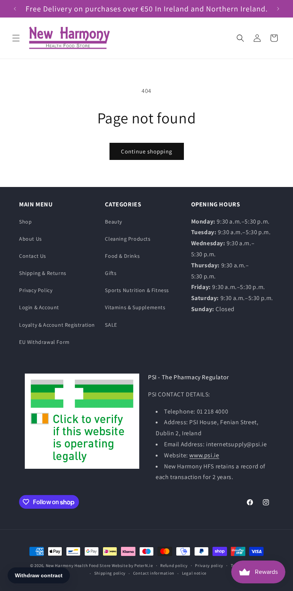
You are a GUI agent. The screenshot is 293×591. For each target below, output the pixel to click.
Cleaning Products (127, 238)
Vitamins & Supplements (135, 307)
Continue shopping (146, 151)
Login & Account (39, 307)
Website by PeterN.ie (132, 565)
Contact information (153, 573)
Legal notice (194, 573)
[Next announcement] (278, 8)
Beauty (113, 221)
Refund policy (173, 565)
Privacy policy (209, 565)
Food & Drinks (122, 255)
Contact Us (32, 255)
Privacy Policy (35, 290)
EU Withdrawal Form (44, 342)
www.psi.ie (204, 455)
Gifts (110, 273)
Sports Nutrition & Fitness (137, 290)
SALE (111, 324)
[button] (16, 38)
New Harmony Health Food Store (78, 565)
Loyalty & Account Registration (57, 324)
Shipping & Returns (42, 273)
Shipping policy (110, 573)
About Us (30, 238)
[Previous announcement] (14, 8)
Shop (25, 221)
